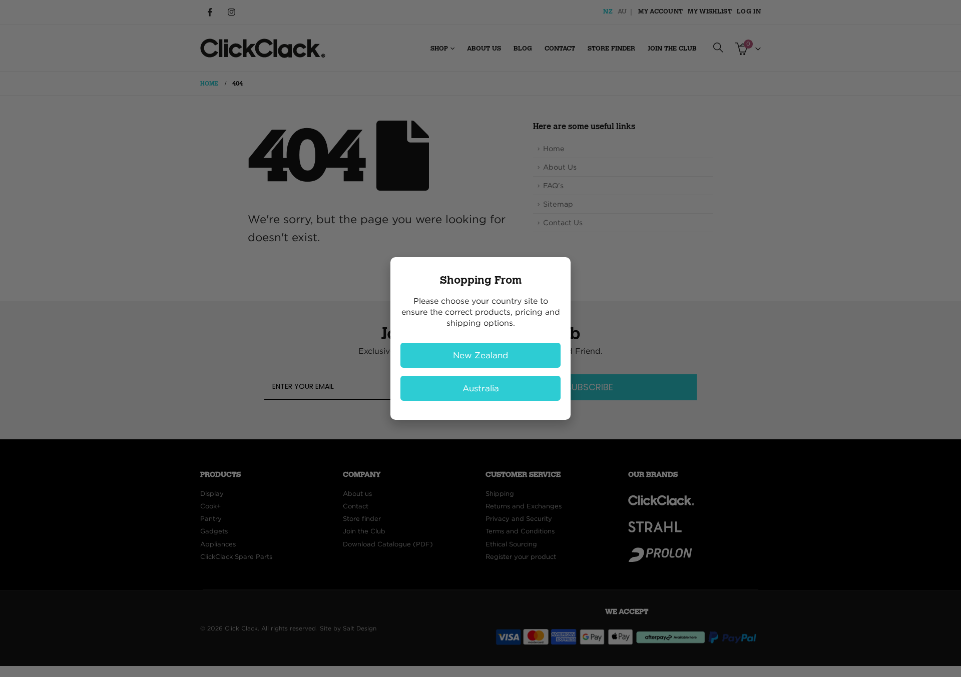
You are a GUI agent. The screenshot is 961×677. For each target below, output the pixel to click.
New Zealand (480, 355)
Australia (480, 388)
